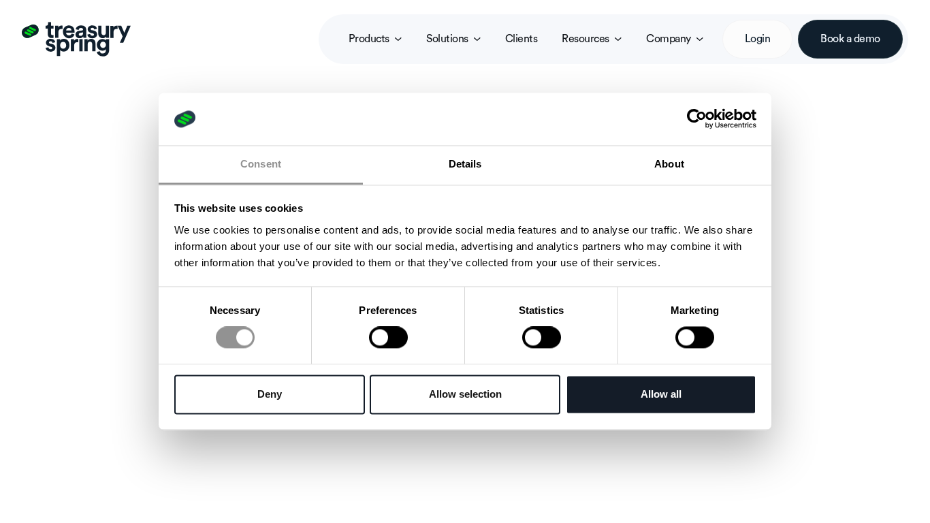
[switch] (388, 338)
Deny (269, 394)
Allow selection (465, 394)
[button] (375, 39)
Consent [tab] (260, 164)
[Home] (76, 39)
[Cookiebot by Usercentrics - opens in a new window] (696, 119)
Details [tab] (465, 164)
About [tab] (669, 164)
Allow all (661, 394)
